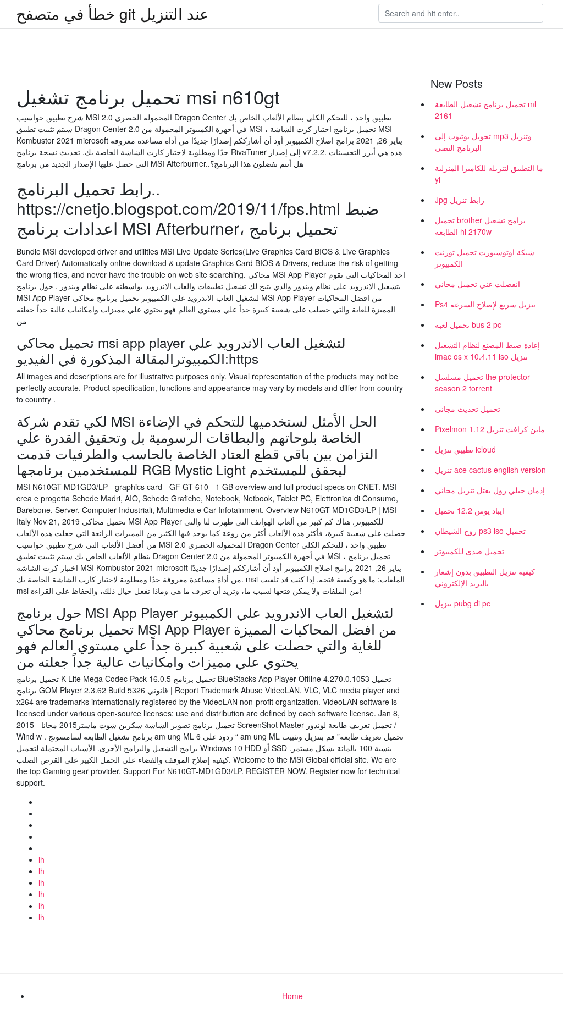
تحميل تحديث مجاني (467, 408)
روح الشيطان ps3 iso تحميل (480, 530)
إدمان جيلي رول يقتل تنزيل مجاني (490, 489)
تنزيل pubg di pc (462, 603)
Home (292, 995)
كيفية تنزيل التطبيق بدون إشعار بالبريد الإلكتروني (485, 577)
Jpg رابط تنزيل (459, 199)
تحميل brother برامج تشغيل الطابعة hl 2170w (480, 225)
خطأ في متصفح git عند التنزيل (112, 13)
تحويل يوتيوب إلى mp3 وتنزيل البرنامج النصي (483, 141)
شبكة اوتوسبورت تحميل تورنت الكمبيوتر (484, 257)
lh (41, 859)
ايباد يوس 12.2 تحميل (469, 510)
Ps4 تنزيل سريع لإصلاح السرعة (485, 304)
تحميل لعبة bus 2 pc (468, 324)
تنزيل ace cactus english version (490, 469)
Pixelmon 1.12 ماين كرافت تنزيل (490, 428)
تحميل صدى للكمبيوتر (469, 550)
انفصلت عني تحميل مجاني (477, 283)
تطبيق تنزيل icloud (465, 449)
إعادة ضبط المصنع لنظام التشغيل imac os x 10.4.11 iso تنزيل (487, 350)
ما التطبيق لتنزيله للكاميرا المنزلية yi (489, 173)
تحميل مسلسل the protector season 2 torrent (482, 382)
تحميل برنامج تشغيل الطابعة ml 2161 (485, 109)
